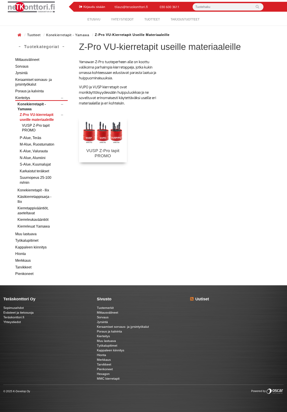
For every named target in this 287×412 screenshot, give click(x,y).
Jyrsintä (21, 73)
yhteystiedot (122, 19)
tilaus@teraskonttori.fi (131, 7)
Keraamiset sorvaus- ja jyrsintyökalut (33, 82)
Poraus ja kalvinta (29, 91)
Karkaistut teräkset (34, 171)
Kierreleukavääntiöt (32, 220)
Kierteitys (22, 98)
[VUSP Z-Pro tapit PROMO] (103, 132)
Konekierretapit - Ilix (33, 190)
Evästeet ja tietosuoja (18, 312)
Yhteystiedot (12, 322)
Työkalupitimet (26, 240)
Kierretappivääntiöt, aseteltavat (32, 210)
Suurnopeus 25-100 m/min (35, 180)
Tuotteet (152, 19)
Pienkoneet (24, 274)
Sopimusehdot (13, 308)
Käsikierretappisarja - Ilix (34, 199)
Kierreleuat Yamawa (33, 226)
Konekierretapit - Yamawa (68, 35)
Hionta (20, 254)
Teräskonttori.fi (13, 317)
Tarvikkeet (23, 267)
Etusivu (93, 19)
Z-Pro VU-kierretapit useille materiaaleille (37, 117)
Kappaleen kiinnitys (31, 247)
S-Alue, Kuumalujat (35, 164)
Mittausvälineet (27, 60)
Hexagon (103, 374)
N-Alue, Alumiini (33, 158)
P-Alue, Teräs (30, 138)
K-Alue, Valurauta (34, 151)
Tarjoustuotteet (185, 19)
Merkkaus (23, 260)
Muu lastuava (26, 234)
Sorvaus (21, 66)
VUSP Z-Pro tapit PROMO (36, 128)
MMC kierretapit (108, 378)
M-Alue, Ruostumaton (37, 144)
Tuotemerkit (105, 308)
